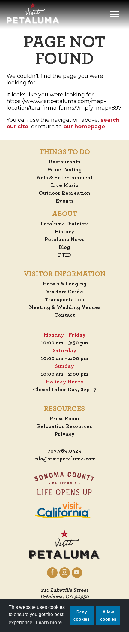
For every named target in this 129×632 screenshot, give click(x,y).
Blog (64, 247)
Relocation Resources (64, 426)
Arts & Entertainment (64, 177)
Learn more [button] (49, 622)
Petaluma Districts (64, 224)
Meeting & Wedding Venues (64, 307)
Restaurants (64, 162)
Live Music (64, 185)
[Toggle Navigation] (114, 14)
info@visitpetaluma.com (64, 459)
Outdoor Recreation (64, 193)
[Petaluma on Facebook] (52, 572)
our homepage (84, 126)
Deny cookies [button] (82, 615)
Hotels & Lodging (65, 284)
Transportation (64, 299)
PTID (64, 255)
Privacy (65, 434)
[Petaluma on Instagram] (64, 572)
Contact (64, 315)
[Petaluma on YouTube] (77, 572)
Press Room (64, 418)
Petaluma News (65, 239)
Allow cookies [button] (108, 615)
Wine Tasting (64, 170)
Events (65, 201)
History (64, 231)
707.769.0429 (64, 451)
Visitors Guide (64, 292)
